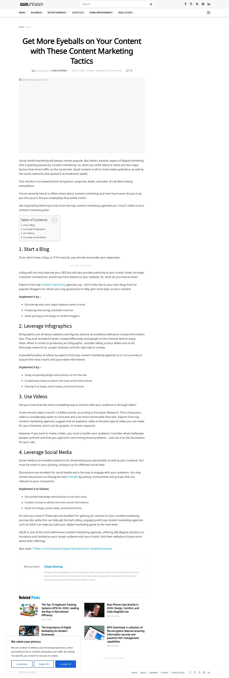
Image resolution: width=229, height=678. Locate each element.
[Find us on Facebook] (185, 4)
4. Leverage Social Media (33, 237)
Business (36, 12)
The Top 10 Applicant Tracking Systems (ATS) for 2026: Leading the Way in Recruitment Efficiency (60, 610)
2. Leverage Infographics (33, 229)
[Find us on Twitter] (191, 4)
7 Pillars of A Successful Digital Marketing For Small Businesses (72, 548)
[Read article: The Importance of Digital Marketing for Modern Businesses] (29, 633)
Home (21, 27)
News (22, 12)
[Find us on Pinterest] (203, 4)
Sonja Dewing (59, 70)
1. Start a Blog (28, 225)
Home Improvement (101, 12)
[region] (43, 653)
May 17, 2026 (47, 619)
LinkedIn (72, 477)
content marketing (53, 284)
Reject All (44, 664)
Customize (22, 664)
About (143, 672)
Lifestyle (78, 12)
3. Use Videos (28, 233)
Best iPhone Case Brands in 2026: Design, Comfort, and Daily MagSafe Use (123, 608)
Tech (28, 27)
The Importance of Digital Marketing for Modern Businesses (56, 631)
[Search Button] (151, 4)
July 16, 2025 (78, 70)
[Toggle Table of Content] (53, 220)
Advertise (153, 672)
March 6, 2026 (113, 646)
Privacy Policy (177, 672)
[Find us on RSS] (197, 4)
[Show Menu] (208, 12)
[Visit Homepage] (32, 4)
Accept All (66, 664)
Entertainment (57, 12)
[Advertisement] (181, 50)
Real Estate (125, 12)
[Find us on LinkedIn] (209, 4)
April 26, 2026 (113, 616)
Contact (164, 672)
